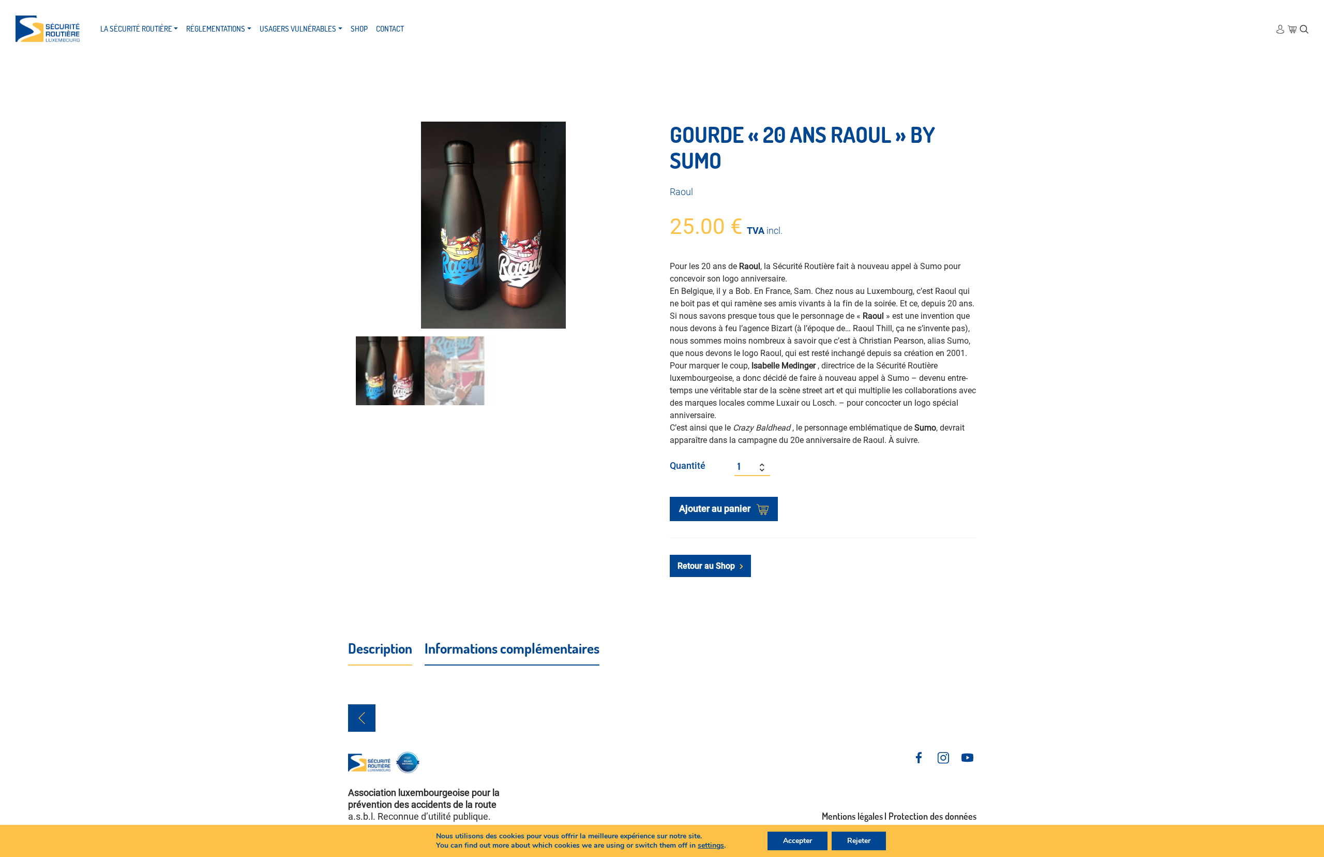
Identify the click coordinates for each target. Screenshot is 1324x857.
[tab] (380, 649)
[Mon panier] (1292, 29)
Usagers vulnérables (298, 29)
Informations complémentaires (512, 648)
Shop (359, 29)
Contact (390, 29)
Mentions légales (852, 816)
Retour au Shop (707, 566)
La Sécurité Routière (136, 29)
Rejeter (858, 841)
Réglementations (215, 29)
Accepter (797, 841)
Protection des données (932, 816)
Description (380, 648)
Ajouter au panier (716, 508)
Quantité (687, 465)
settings (711, 845)
